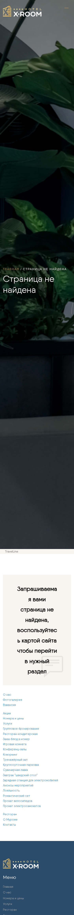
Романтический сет (16, 796)
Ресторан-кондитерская (20, 734)
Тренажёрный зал (15, 759)
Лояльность (11, 790)
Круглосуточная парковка (21, 765)
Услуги (7, 723)
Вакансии (9, 705)
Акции (7, 713)
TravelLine (11, 551)
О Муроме (10, 819)
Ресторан (10, 814)
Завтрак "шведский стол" (20, 775)
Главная (11, 269)
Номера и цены (13, 718)
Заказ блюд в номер (16, 739)
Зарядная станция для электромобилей (30, 780)
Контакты (9, 824)
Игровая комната (14, 744)
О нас (7, 694)
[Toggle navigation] (66, 8)
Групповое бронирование (21, 728)
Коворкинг (10, 754)
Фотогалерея (12, 700)
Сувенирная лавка (15, 770)
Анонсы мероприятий (18, 785)
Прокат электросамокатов (22, 806)
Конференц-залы (14, 749)
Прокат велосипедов (17, 801)
